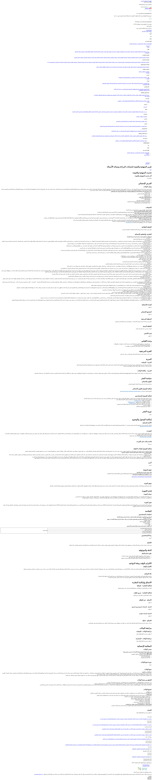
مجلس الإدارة (143, 51)
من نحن (147, 51)
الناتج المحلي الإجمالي (147, 43)
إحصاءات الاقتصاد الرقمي (122, 57)
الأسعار (130, 43)
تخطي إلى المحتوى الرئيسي (146, 1)
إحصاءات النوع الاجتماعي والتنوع (127, 62)
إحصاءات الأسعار (113, 57)
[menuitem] (145, 764)
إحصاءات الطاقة (106, 66)
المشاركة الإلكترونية (138, 100)
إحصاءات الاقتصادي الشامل (133, 57)
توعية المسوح (146, 83)
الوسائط (114, 95)
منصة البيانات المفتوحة (137, 739)
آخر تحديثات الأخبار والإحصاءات (133, 718)
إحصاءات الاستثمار (87, 57)
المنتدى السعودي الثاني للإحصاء (81, 51)
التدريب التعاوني (121, 100)
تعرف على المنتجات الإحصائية (123, 83)
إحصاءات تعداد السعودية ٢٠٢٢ (53, 62)
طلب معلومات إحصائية (144, 77)
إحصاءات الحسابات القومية (144, 57)
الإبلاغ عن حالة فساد (128, 728)
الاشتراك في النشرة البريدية (105, 718)
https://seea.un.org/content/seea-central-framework (142, 476)
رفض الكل (149, 778)
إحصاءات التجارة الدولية (78, 57)
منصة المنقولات (109, 95)
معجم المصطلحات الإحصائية (133, 89)
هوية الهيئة (104, 95)
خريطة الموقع (114, 718)
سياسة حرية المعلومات (147, 718)
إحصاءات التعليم (74, 62)
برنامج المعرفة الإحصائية (139, 83)
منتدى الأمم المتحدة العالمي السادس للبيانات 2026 (139, 95)
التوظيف (126, 100)
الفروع (143, 100)
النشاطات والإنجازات (98, 95)
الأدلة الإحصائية (146, 89)
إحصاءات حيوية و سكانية (116, 62)
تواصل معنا (147, 100)
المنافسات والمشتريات (119, 51)
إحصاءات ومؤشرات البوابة (122, 718)
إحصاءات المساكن (80, 62)
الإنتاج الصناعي (140, 43)
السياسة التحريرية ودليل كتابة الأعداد (121, 89)
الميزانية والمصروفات (110, 51)
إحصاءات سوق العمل (145, 62)
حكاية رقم (131, 83)
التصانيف (141, 89)
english (147, 153)
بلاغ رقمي (122, 728)
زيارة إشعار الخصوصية (38, 774)
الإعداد (150, 776)
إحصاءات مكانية (99, 66)
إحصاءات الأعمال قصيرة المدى (97, 57)
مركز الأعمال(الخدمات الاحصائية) (125, 77)
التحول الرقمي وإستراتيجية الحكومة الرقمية (124, 739)
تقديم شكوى (135, 728)
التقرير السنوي (103, 51)
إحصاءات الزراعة (112, 66)
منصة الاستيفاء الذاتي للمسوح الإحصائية (110, 83)
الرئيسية (145, 106)
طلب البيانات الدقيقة (136, 77)
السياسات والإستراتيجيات (129, 51)
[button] (146, 6)
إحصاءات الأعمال (107, 57)
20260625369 (149, 30)
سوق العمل (134, 43)
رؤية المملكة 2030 (111, 739)
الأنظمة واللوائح (90, 51)
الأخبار (117, 95)
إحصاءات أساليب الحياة (106, 62)
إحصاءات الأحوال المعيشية (97, 62)
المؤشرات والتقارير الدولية (144, 71)
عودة (151, 169)
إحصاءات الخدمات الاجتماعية (64, 62)
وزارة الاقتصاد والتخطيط (147, 739)
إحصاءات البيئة (119, 66)
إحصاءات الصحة (137, 62)
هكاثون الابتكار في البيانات (124, 95)
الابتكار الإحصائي (96, 51)
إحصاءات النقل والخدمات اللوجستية (129, 66)
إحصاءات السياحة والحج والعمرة (143, 66)
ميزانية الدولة (105, 739)
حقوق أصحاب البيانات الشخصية (108, 728)
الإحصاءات (147, 163)
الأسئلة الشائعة (131, 100)
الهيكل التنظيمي (137, 51)
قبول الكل (149, 777)
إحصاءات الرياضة (88, 62)
